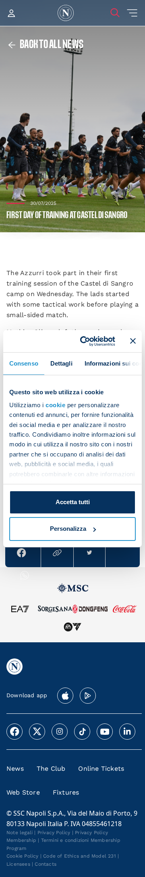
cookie (55, 405)
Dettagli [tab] (61, 363)
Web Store (23, 792)
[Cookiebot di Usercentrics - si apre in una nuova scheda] (85, 341)
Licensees (18, 864)
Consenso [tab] (23, 363)
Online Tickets (101, 768)
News (15, 768)
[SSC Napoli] (66, 13)
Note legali (19, 832)
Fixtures (66, 792)
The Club (51, 768)
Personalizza (68, 528)
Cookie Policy (22, 856)
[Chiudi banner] (133, 341)
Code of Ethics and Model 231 (79, 856)
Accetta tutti (73, 501)
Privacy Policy (53, 832)
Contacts (45, 864)
